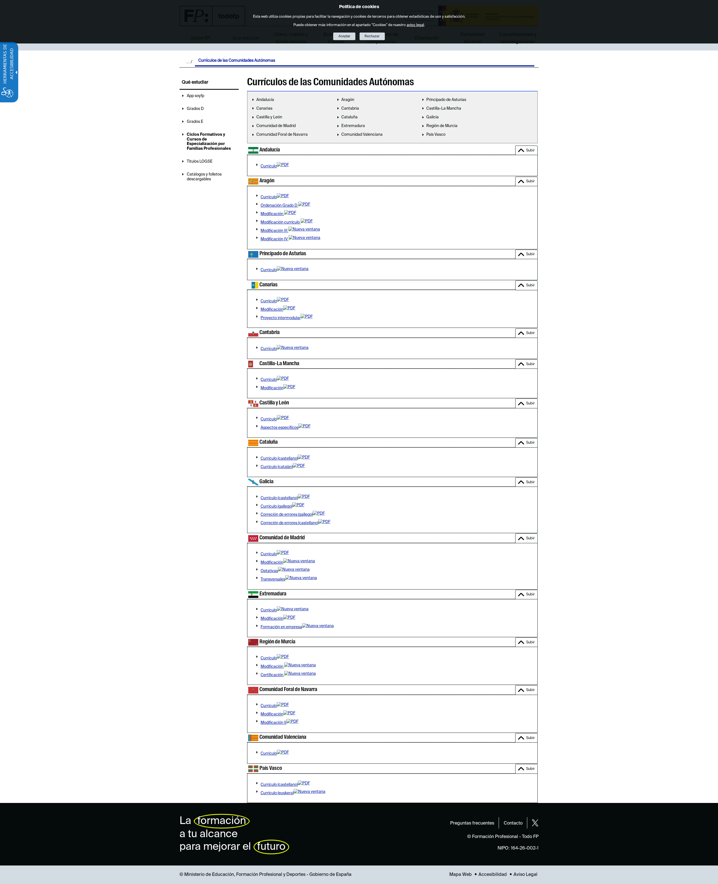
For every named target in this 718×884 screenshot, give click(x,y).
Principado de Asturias (446, 100)
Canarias (264, 108)
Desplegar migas (189, 61)
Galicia (432, 117)
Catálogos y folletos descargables (204, 176)
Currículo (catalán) (277, 467)
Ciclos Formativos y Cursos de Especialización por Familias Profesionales (209, 142)
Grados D (195, 109)
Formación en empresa (281, 627)
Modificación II (273, 723)
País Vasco (435, 135)
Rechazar (372, 36)
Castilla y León (269, 117)
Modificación (272, 214)
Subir (530, 150)
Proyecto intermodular (281, 318)
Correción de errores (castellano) (289, 523)
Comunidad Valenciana (362, 135)
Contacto (513, 823)
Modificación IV (275, 239)
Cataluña (349, 117)
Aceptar (344, 36)
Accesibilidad (492, 875)
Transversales (273, 579)
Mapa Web (460, 875)
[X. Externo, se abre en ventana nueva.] (535, 822)
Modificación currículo (281, 222)
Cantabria (350, 108)
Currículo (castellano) (279, 459)
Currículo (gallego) (276, 506)
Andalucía (265, 100)
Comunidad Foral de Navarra (282, 135)
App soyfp (195, 96)
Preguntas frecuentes (472, 823)
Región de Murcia (441, 126)
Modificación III (274, 231)
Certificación (272, 675)
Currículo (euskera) (277, 793)
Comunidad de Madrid (276, 126)
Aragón (347, 100)
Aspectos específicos (279, 428)
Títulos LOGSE (200, 162)
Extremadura (353, 126)
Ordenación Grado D (279, 206)
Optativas (269, 571)
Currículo (269, 166)
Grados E (195, 122)
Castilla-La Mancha (443, 108)
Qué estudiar (195, 82)
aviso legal (415, 25)
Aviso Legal (525, 875)
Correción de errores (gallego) (287, 515)
